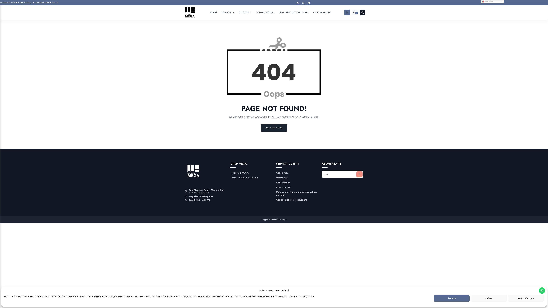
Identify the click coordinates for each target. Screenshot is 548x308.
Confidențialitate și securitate (291, 199)
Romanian (488, 2)
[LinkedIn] (309, 3)
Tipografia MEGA (239, 172)
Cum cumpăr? (283, 187)
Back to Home (274, 128)
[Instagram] (303, 3)
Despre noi (281, 177)
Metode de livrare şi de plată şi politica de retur (296, 193)
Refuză (488, 298)
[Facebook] (297, 3)
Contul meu (282, 172)
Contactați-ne (283, 182)
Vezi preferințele (526, 298)
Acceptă (452, 298)
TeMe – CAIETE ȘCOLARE (244, 177)
